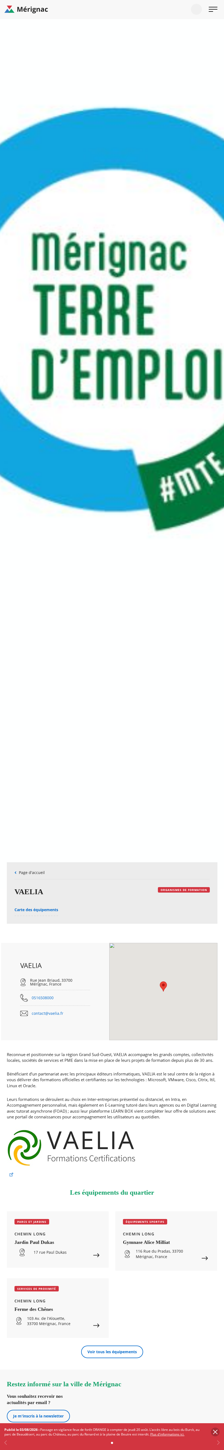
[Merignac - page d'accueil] (112, 9)
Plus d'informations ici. (167, 1434)
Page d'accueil (32, 872)
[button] (163, 986)
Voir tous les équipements (112, 1351)
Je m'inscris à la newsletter (38, 1416)
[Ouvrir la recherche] (196, 9)
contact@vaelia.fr (47, 1013)
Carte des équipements (36, 909)
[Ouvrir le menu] (213, 9)
